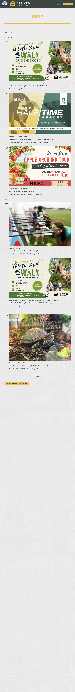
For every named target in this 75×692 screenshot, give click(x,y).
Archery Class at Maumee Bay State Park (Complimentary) (26, 251)
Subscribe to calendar (17, 383)
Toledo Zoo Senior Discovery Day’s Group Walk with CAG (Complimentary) (30, 86)
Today (37, 376)
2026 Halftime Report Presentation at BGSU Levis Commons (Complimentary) (32, 139)
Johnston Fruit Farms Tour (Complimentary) (21, 191)
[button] (58, 3)
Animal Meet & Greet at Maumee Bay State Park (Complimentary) (28, 366)
